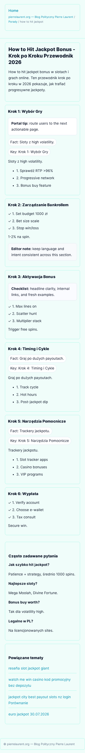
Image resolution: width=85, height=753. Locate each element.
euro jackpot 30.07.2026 (28, 714)
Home (13, 11)
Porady (12, 21)
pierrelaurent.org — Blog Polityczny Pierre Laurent (40, 16)
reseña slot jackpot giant (28, 668)
